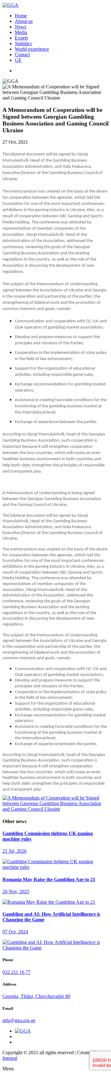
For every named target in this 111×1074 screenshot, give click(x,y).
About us (24, 21)
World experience (32, 49)
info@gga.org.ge (18, 1020)
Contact (22, 54)
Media (21, 32)
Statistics (23, 43)
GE (18, 60)
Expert (21, 37)
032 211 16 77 (16, 972)
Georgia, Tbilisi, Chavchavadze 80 (36, 996)
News (20, 26)
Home (21, 15)
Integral (9, 1058)
